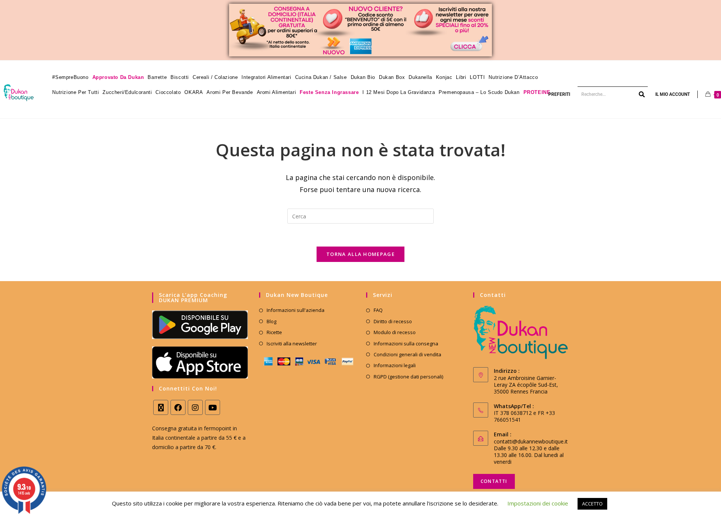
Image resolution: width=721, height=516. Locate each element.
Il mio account (672, 94)
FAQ (378, 310)
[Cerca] (642, 94)
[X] (160, 407)
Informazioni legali (395, 365)
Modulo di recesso (395, 332)
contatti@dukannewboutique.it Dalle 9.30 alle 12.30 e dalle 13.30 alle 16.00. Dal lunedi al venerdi (531, 451)
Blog (271, 321)
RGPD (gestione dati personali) (408, 376)
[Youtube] (212, 407)
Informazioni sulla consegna (406, 343)
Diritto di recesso (393, 321)
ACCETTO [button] (592, 503)
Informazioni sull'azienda (295, 310)
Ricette (274, 332)
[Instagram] (195, 407)
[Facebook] (178, 407)
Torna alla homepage (360, 254)
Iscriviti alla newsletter (292, 343)
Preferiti (559, 94)
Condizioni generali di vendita (407, 354)
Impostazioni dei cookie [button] (537, 503)
